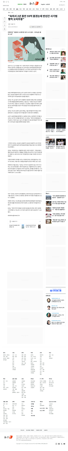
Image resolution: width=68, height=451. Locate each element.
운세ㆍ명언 (5, 417)
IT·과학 (41, 379)
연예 (47, 121)
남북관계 (5, 389)
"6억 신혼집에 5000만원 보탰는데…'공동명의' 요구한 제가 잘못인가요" (59, 197)
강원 (41, 361)
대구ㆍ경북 (42, 369)
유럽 (31, 360)
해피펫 (24, 4)
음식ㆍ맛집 (5, 423)
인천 (41, 360)
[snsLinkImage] (56, 443)
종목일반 (23, 415)
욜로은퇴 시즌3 (55, 305)
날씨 (13, 364)
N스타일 (14, 413)
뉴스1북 (50, 412)
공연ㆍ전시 (5, 404)
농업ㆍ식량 (24, 363)
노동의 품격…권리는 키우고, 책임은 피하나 (58, 315)
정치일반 (5, 360)
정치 (4, 352)
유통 (22, 389)
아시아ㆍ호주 (33, 358)
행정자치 (41, 355)
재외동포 (50, 358)
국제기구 (32, 368)
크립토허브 (20, 4)
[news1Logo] (8, 437)
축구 (22, 407)
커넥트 (61, 1)
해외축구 (23, 408)
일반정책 (32, 382)
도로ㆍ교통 (5, 418)
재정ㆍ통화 (24, 356)
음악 (13, 408)
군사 (4, 382)
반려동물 (5, 420)
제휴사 (41, 401)
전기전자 (23, 384)
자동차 (23, 386)
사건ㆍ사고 (14, 355)
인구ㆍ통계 (24, 360)
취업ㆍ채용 (24, 397)
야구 (22, 404)
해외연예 (14, 410)
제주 (41, 374)
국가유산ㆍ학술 (6, 408)
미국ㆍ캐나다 (33, 356)
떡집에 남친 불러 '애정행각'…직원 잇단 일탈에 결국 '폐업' (58, 209)
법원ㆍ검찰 (14, 356)
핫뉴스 (47, 193)
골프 (22, 413)
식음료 (23, 394)
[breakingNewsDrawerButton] (6, 2)
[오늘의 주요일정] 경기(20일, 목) (14, 226)
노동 (13, 361)
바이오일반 (51, 386)
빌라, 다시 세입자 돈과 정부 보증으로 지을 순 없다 (58, 323)
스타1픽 (50, 407)
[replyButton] (4, 21)
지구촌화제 (33, 371)
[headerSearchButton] (8, 2)
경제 (23, 352)
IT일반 (41, 386)
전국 (9, 12)
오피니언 (48, 296)
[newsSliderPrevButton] (61, 49)
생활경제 (23, 390)
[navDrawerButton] (4, 2)
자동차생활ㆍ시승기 (7, 421)
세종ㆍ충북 (42, 363)
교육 (13, 358)
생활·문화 (5, 401)
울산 (41, 373)
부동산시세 (33, 386)
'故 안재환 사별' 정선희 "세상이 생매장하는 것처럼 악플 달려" (55, 59)
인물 (13, 366)
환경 (13, 363)
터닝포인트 (51, 410)
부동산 (32, 379)
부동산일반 (33, 381)
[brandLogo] (34, 3)
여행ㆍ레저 (5, 415)
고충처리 (45, 430)
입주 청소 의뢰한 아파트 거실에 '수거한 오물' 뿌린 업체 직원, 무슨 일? (59, 203)
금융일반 (14, 381)
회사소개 (22, 430)
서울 (41, 356)
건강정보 (5, 413)
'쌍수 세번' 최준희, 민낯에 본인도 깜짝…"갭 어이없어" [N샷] (55, 77)
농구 (22, 412)
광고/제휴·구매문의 (30, 430)
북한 (4, 379)
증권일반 (14, 387)
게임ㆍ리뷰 (42, 389)
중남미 (32, 363)
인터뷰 (13, 412)
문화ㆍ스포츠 (5, 387)
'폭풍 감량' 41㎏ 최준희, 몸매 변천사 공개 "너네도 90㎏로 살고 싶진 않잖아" (59, 221)
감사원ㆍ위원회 (6, 358)
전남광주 (41, 368)
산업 (23, 379)
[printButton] (4, 29)
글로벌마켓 (42, 405)
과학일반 (41, 390)
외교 (50, 352)
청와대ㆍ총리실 (6, 355)
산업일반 (23, 381)
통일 (50, 356)
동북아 (32, 355)
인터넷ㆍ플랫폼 (43, 381)
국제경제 (32, 364)
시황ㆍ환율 (14, 389)
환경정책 (23, 364)
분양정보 (32, 384)
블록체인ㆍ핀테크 (15, 392)
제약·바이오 (51, 382)
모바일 (41, 384)
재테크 (13, 390)
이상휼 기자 (12, 24)
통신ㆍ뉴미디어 (43, 382)
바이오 (50, 379)
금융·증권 (14, 379)
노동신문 (48, 4)
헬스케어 (50, 384)
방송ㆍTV (14, 405)
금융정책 (14, 382)
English (43, 4)
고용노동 (23, 361)
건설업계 (32, 387)
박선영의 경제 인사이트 (56, 320)
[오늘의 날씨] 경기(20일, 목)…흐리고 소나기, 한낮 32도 (31, 226)
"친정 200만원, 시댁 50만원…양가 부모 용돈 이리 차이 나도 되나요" (58, 215)
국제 (32, 352)
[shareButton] (4, 18)
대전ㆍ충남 (42, 364)
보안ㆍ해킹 (42, 387)
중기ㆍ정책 (24, 387)
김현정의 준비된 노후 (56, 298)
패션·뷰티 (24, 392)
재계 (22, 382)
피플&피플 (33, 369)
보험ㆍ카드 (14, 386)
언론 (4, 412)
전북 (41, 366)
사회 (13, 352)
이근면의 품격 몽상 (55, 313)
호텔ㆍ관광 (24, 395)
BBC (41, 404)
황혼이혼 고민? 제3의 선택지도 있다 (58, 308)
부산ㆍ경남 (42, 371)
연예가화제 (14, 404)
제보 (64, 1)
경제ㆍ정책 (24, 355)
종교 (4, 407)
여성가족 (14, 368)
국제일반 (32, 373)
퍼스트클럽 (51, 413)
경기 (41, 358)
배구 (22, 410)
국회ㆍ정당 (5, 356)
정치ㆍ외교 (5, 381)
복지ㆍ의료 (51, 381)
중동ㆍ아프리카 (34, 361)
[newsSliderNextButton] (64, 49)
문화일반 (5, 410)
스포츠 (47, 137)
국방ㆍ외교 (51, 355)
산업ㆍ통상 (24, 358)
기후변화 (32, 366)
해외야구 (23, 405)
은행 (13, 384)
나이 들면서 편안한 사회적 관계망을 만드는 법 (58, 300)
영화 (13, 407)
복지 (13, 360)
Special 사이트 (52, 401)
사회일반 (14, 369)
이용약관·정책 (39, 430)
